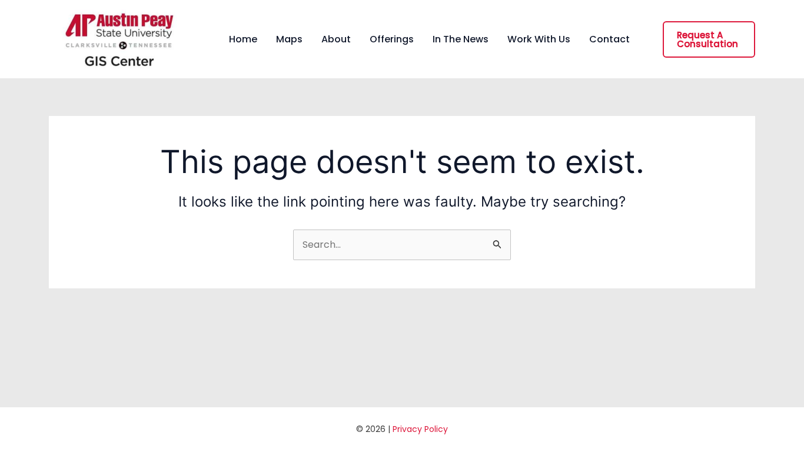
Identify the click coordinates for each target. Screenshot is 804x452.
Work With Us (538, 39)
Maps (289, 39)
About (336, 39)
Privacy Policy (420, 429)
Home (243, 39)
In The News (461, 39)
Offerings (392, 39)
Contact (609, 39)
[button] (709, 39)
